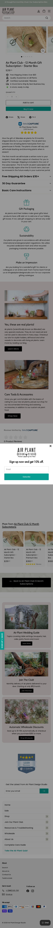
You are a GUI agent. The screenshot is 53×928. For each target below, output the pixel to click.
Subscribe (26, 477)
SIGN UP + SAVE (2, 640)
